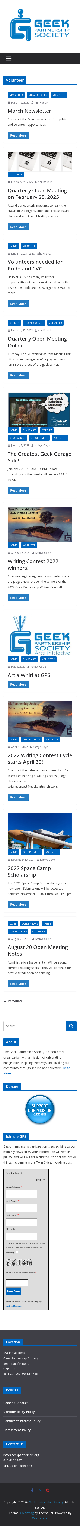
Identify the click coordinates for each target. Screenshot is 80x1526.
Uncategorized (37, 94)
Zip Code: (11, 1229)
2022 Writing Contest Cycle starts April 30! (40, 758)
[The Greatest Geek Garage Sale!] (40, 410)
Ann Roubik (41, 102)
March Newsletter (29, 110)
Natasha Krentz (41, 253)
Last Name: (11, 1215)
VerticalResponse (14, 1306)
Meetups (14, 322)
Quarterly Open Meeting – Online (39, 342)
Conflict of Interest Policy (22, 1421)
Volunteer (59, 94)
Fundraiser (29, 430)
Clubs (12, 923)
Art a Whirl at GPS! (30, 675)
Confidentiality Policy (19, 1412)
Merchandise (17, 437)
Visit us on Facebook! (18, 1466)
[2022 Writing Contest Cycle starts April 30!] (40, 719)
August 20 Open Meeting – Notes (40, 950)
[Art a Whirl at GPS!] (40, 635)
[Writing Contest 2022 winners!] (40, 525)
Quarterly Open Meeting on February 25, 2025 (37, 193)
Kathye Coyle (42, 445)
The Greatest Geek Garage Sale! (39, 457)
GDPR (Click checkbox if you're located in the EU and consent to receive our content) (25, 1248)
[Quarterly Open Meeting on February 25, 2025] (40, 162)
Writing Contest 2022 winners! (33, 564)
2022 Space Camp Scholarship (29, 871)
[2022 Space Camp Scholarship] (40, 831)
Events (13, 246)
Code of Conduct (15, 1403)
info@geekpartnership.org (21, 1455)
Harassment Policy (17, 1430)
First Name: (11, 1201)
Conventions (30, 923)
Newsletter (16, 94)
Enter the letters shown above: (20, 1272)
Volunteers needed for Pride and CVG (35, 265)
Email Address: (13, 1186)
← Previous (12, 1000)
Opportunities (39, 437)
